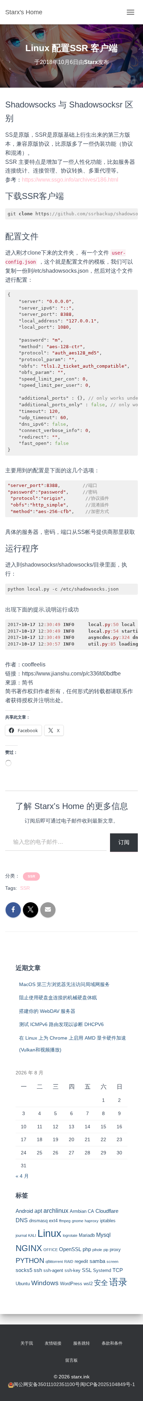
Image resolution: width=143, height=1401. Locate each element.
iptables (108, 1220)
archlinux (55, 1210)
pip (105, 1250)
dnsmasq (38, 1220)
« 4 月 (22, 1176)
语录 (118, 1282)
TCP (117, 1270)
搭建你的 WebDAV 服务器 (47, 1011)
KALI (32, 1235)
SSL (87, 1270)
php (87, 1249)
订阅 (123, 842)
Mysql (103, 1235)
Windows (45, 1283)
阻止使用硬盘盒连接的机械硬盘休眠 (58, 997)
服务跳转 (81, 1343)
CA (91, 1211)
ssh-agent (53, 1270)
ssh (38, 1270)
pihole (97, 1250)
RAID (68, 1261)
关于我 (26, 1343)
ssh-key (73, 1270)
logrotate (70, 1235)
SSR (31, 876)
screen (112, 1261)
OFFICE (50, 1250)
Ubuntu (23, 1283)
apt (38, 1211)
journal (21, 1235)
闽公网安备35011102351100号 (47, 1384)
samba (97, 1261)
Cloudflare (106, 1211)
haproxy (92, 1221)
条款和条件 (112, 1343)
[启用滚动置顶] (129, 1387)
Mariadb (87, 1235)
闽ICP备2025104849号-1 (107, 1384)
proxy (115, 1249)
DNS (22, 1220)
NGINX (29, 1248)
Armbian (78, 1211)
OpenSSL (70, 1249)
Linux (49, 1233)
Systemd (102, 1270)
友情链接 (53, 1343)
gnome (77, 1221)
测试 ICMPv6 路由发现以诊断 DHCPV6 (61, 1024)
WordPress (71, 1283)
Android (24, 1211)
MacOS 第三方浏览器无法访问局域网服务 (64, 984)
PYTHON (30, 1260)
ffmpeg (64, 1221)
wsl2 (88, 1283)
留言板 (71, 1360)
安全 (101, 1283)
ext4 (53, 1220)
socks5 (24, 1270)
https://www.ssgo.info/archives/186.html (70, 180)
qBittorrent (54, 1261)
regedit (81, 1261)
